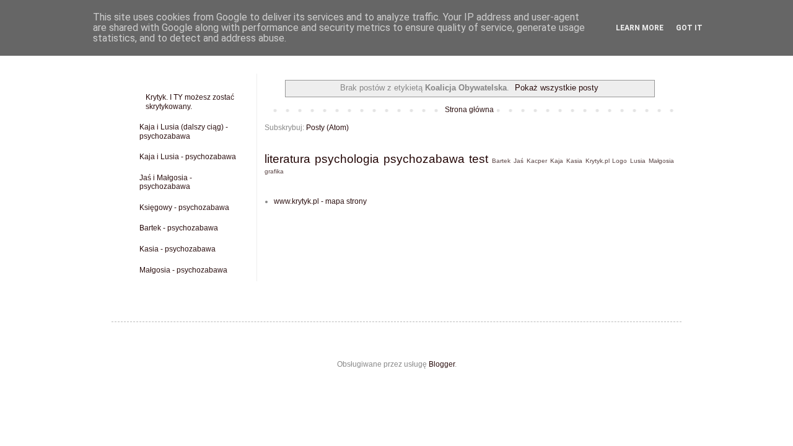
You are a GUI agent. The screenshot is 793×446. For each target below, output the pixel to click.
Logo (619, 160)
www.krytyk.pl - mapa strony (320, 201)
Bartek (501, 160)
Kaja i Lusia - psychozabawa (187, 156)
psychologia (347, 158)
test (478, 158)
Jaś (519, 160)
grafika (274, 171)
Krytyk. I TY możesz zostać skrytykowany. (190, 101)
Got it (689, 28)
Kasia (574, 160)
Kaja (556, 160)
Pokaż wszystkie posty (556, 87)
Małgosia (661, 160)
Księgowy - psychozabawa (184, 207)
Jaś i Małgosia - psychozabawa (165, 182)
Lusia (638, 160)
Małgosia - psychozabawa (183, 270)
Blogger (442, 364)
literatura (287, 158)
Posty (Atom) (327, 127)
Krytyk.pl (597, 160)
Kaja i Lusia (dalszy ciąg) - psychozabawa (183, 131)
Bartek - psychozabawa (178, 228)
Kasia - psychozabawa (177, 249)
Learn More (640, 28)
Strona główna (469, 109)
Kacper (537, 160)
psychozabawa (424, 158)
